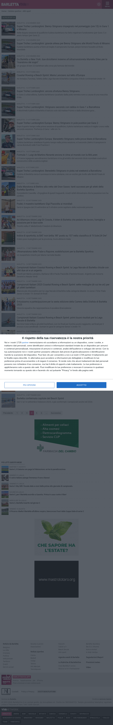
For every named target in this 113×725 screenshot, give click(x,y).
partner (25, 342)
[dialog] (56, 362)
